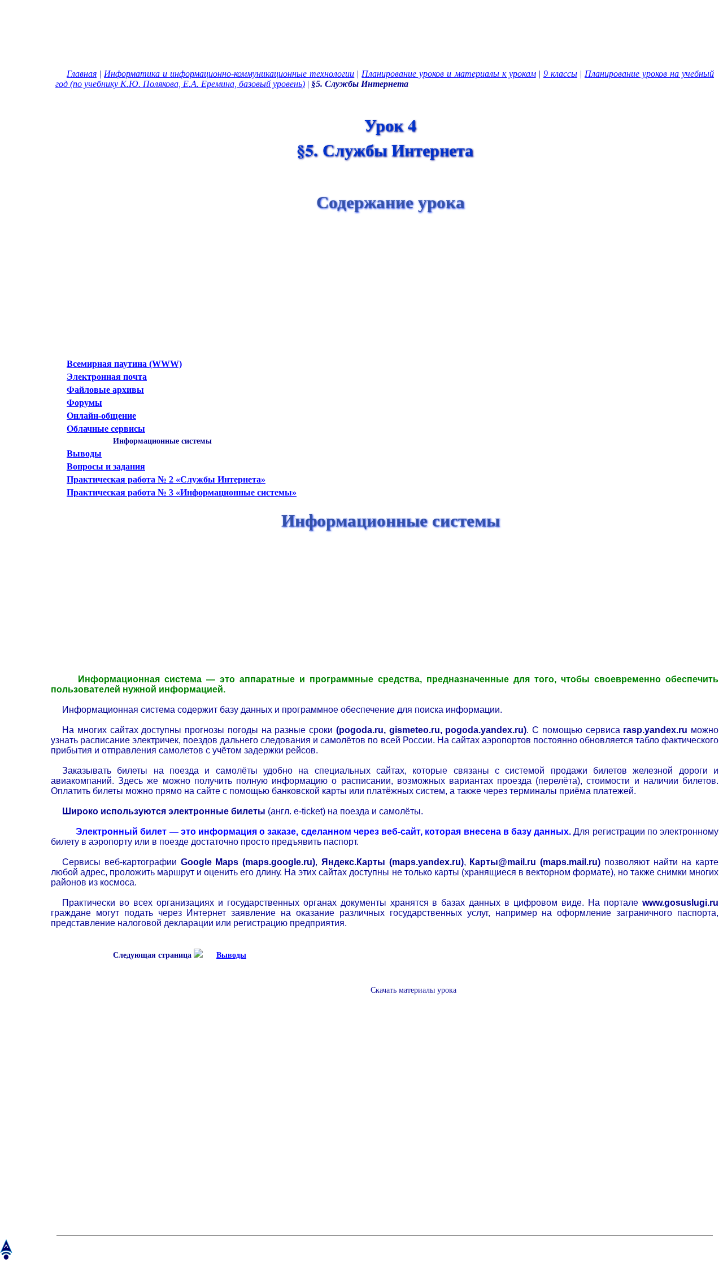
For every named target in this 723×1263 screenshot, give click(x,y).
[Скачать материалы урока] (407, 999)
